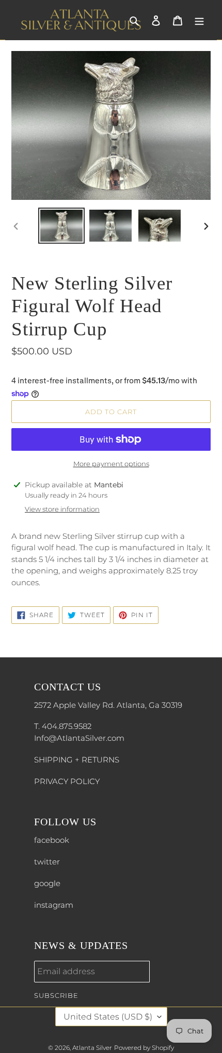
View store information (62, 509)
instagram (53, 905)
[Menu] (199, 20)
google (47, 883)
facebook (51, 840)
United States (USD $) (108, 1017)
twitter (47, 862)
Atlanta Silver (92, 1047)
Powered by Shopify (144, 1047)
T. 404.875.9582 (62, 726)
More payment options (111, 464)
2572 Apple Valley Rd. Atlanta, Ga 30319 (108, 705)
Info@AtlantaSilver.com (79, 738)
